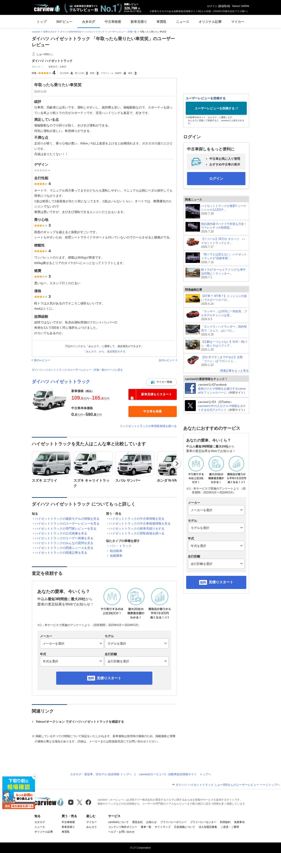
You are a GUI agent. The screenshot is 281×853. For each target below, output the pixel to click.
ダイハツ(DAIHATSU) (70, 31)
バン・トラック (120, 546)
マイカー (237, 21)
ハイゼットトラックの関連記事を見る (61, 552)
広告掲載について (184, 826)
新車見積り (139, 21)
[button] (161, 382)
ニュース (182, 21)
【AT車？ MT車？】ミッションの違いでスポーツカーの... (224, 299)
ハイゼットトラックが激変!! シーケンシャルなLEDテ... (224, 209)
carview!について (118, 822)
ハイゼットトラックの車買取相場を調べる (149, 426)
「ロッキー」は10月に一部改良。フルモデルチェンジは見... (224, 315)
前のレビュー (42, 360)
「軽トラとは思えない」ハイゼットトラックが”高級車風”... (224, 258)
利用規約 (225, 822)
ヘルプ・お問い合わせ (121, 831)
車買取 (161, 21)
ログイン (212, 6)
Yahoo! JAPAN (240, 6)
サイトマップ (163, 826)
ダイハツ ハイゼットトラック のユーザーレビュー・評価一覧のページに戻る (77, 369)
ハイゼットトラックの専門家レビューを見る (65, 528)
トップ (42, 21)
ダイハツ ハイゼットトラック (61, 381)
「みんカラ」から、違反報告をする (104, 351)
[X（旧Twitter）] (79, 802)
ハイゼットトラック (94, 31)
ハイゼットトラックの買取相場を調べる (136, 533)
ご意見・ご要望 (230, 826)
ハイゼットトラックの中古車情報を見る (136, 518)
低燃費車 (116, 555)
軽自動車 (116, 551)
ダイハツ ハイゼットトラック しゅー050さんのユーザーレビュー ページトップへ (228, 784)
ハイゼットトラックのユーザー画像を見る (64, 538)
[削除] (34, 776)
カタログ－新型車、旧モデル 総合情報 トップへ (101, 774)
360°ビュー (64, 21)
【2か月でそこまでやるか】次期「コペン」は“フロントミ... (222, 361)
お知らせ (151, 822)
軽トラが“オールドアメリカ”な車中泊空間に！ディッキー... (223, 273)
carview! (36, 31)
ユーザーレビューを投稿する (215, 108)
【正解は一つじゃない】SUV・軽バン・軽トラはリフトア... (224, 345)
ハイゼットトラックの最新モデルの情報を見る (67, 518)
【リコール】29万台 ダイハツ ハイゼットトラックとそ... (223, 242)
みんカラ (91, 826)
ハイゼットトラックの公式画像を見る (61, 533)
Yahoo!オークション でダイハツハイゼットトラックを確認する (80, 721)
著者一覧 (146, 826)
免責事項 (239, 822)
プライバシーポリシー (173, 822)
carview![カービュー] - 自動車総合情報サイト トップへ (175, 774)
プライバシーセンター (203, 822)
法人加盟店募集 (208, 826)
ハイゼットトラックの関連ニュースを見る (64, 548)
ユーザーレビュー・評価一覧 (122, 31)
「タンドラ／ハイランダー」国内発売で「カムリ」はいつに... (224, 330)
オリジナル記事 (210, 21)
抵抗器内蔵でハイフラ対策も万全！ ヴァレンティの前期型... (224, 227)
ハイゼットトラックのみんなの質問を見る (64, 543)
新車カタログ (50, 31)
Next (176, 463)
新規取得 (224, 6)
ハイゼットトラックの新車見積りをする (136, 528)
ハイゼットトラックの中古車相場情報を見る (140, 523)
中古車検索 (113, 21)
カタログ (88, 21)
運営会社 (137, 822)
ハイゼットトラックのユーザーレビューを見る (67, 523)
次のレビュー (167, 360)
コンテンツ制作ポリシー (122, 826)
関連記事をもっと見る (234, 370)
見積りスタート (109, 678)
